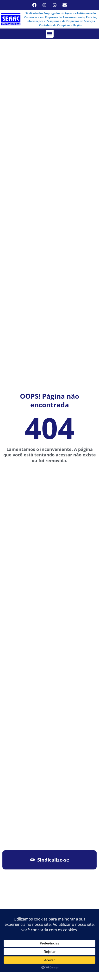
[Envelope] (65, 5)
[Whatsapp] (54, 5)
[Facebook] (34, 5)
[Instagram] (44, 5)
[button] (50, 34)
